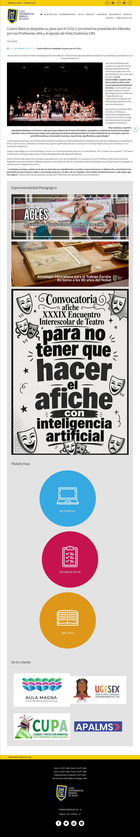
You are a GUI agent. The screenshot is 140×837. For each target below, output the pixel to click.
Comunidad (102, 14)
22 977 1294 (81, 768)
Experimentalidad (67, 14)
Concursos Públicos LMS (19, 757)
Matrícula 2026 (14, 3)
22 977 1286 (81, 771)
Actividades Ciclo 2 (22, 48)
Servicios (127, 14)
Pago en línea (68, 814)
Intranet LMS (29, 3)
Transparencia (69, 809)
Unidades (90, 14)
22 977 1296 (64, 768)
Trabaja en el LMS (124, 18)
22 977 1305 (64, 771)
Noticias (110, 18)
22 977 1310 (81, 775)
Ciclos (81, 14)
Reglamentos (115, 14)
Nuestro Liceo (50, 14)
